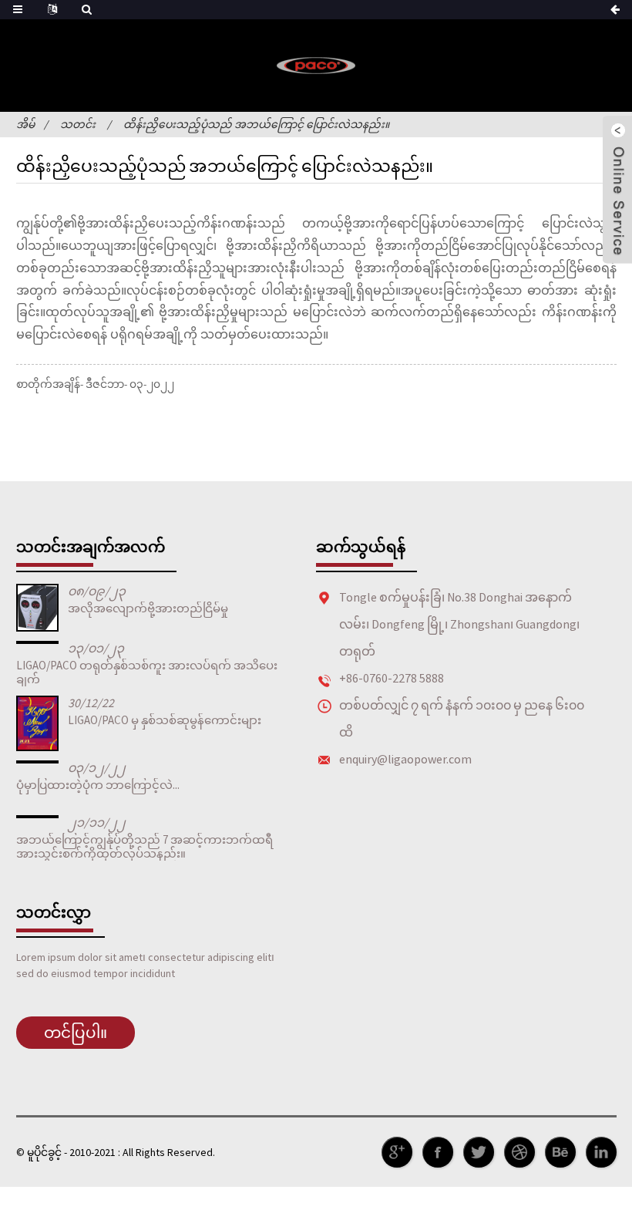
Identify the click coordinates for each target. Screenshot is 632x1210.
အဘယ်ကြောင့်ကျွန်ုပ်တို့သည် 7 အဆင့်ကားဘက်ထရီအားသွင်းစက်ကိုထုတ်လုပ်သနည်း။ (144, 846)
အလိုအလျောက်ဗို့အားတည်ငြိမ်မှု (148, 608)
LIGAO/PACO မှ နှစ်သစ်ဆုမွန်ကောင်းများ (164, 720)
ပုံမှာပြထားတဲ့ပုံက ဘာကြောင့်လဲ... (98, 784)
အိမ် (25, 124)
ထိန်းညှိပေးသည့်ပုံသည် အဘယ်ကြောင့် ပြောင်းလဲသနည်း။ (256, 124)
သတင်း (78, 124)
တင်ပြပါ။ (75, 1032)
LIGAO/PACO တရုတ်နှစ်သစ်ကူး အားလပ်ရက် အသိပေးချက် (146, 672)
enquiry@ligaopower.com (405, 759)
